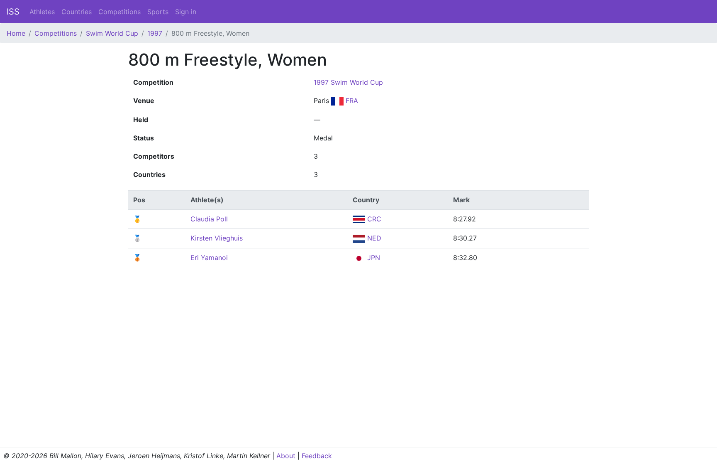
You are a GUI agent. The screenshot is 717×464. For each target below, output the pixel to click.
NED (373, 238)
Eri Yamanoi (209, 257)
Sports (157, 11)
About (285, 456)
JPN (372, 257)
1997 (154, 33)
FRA (351, 100)
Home (16, 33)
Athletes (42, 11)
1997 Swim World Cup (348, 82)
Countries (76, 11)
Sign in (185, 11)
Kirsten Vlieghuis (216, 238)
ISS (13, 12)
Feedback (317, 456)
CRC (373, 219)
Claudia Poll (209, 219)
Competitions (119, 11)
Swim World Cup (112, 33)
